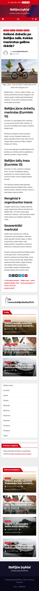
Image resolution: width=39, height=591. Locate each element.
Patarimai (26, 30)
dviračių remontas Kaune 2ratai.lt (20, 454)
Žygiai (5, 435)
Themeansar (19, 582)
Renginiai (14, 344)
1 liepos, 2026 (11, 508)
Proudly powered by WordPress (14, 579)
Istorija (5, 395)
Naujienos (7, 415)
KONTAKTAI (21, 586)
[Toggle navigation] (18, 19)
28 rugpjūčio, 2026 (13, 486)
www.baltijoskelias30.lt (20, 51)
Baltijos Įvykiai (19, 9)
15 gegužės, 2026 (13, 551)
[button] (33, 19)
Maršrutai (19, 30)
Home (15, 586)
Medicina (6, 410)
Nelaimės (6, 420)
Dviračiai (6, 30)
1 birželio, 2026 (12, 529)
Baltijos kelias (8, 385)
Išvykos (13, 30)
